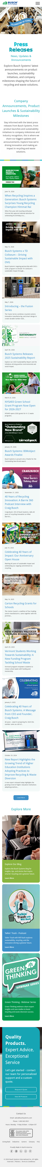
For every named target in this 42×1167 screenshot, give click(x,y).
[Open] (38, 3)
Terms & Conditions (28, 1161)
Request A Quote (21, 1089)
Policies (17, 1161)
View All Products (21, 1096)
